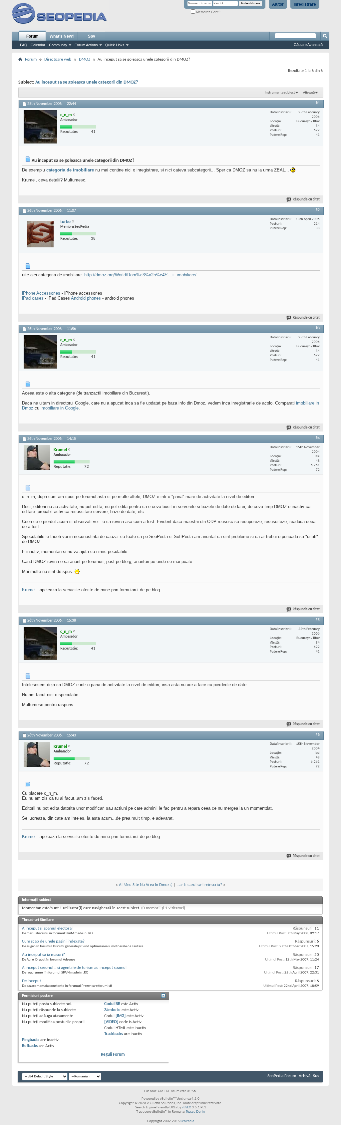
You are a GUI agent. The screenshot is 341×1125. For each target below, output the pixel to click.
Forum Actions (86, 45)
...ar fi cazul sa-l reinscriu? (199, 885)
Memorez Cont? (207, 12)
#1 (318, 103)
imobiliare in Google (60, 408)
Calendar (38, 45)
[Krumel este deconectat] (37, 457)
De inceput (31, 981)
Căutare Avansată (308, 45)
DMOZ (84, 59)
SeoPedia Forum (281, 1076)
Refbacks (30, 1046)
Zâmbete (112, 1010)
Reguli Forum (113, 1054)
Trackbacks (113, 1034)
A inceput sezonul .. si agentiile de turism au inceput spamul (74, 968)
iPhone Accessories (41, 293)
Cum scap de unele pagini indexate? (53, 941)
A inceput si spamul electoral (47, 928)
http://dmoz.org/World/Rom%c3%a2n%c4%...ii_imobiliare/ (140, 274)
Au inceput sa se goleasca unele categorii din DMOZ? (86, 82)
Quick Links (115, 45)
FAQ (23, 45)
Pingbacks (30, 1040)
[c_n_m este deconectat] (40, 126)
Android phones (86, 298)
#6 (318, 735)
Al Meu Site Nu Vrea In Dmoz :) (145, 885)
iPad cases (33, 298)
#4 (318, 438)
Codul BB (112, 1004)
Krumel (29, 589)
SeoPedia (187, 1121)
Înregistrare (305, 4)
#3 (318, 328)
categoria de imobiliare (70, 169)
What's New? (62, 36)
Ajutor (278, 4)
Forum (32, 36)
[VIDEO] (111, 1022)
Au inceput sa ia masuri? (43, 955)
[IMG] (121, 1016)
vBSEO (186, 1107)
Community (58, 45)
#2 (318, 210)
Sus (316, 1076)
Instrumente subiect (280, 93)
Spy (91, 36)
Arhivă (304, 1076)
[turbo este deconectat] (40, 233)
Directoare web (57, 59)
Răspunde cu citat (306, 199)
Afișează (309, 93)
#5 (318, 620)
